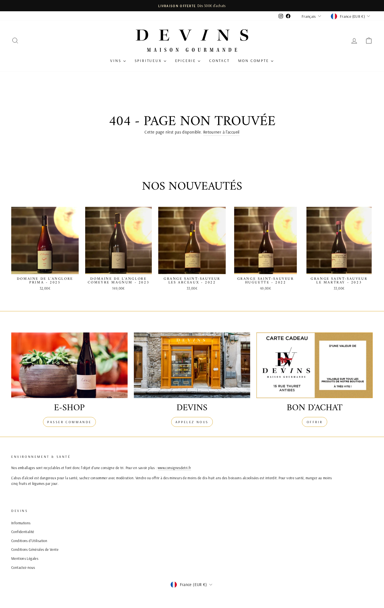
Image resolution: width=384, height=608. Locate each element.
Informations (21, 523)
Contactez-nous (23, 567)
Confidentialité (22, 531)
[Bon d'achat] (314, 365)
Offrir (315, 422)
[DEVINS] (192, 365)
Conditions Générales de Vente (34, 549)
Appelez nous (192, 422)
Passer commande (69, 422)
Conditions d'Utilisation (29, 540)
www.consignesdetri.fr (174, 467)
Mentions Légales (24, 558)
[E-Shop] (69, 365)
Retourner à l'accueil (221, 132)
